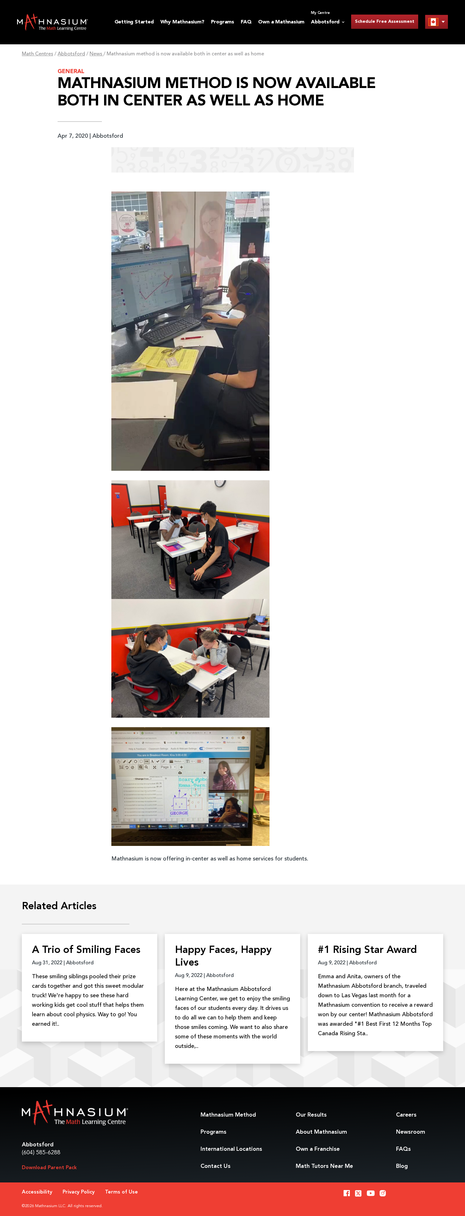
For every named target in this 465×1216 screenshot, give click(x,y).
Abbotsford (71, 54)
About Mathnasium (321, 1132)
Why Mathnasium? (182, 22)
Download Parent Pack (49, 1167)
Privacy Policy (79, 1192)
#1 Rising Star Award (367, 950)
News (96, 54)
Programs (222, 22)
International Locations (231, 1149)
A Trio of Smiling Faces (86, 950)
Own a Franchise (318, 1149)
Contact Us (216, 1166)
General (71, 71)
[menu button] (436, 21)
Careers (406, 1115)
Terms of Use (121, 1192)
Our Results (311, 1115)
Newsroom (410, 1132)
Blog (402, 1166)
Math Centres (37, 54)
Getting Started (134, 22)
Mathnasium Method (228, 1115)
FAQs (403, 1149)
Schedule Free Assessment (384, 21)
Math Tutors (324, 1166)
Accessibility (37, 1192)
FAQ (246, 22)
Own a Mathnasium (281, 22)
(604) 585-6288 (41, 1153)
